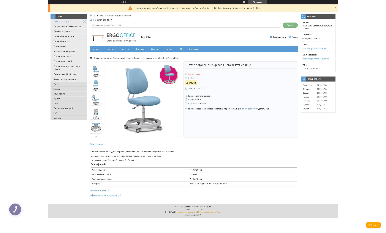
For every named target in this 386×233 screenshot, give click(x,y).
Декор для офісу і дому (65, 74)
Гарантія (125, 49)
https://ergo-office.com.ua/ (314, 48)
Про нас (168, 49)
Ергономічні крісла (62, 41)
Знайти (290, 25)
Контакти (57, 118)
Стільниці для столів (63, 31)
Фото (56, 103)
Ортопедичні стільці (63, 61)
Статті (56, 84)
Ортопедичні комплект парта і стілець (67, 68)
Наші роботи (59, 93)
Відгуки (57, 98)
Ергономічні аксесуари (64, 36)
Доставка (140, 49)
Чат (376, 225)
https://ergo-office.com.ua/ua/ (315, 58)
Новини (57, 89)
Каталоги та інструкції (63, 108)
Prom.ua (207, 206)
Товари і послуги (61, 21)
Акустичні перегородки (64, 51)
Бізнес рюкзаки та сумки (65, 79)
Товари (110, 49)
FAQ (55, 113)
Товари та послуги (102, 58)
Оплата (154, 49)
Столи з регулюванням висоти (67, 26)
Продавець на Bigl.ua (193, 209)
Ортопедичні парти (62, 56)
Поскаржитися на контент (186, 212)
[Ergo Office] (114, 37)
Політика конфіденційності (209, 212)
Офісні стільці (60, 46)
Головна (96, 49)
